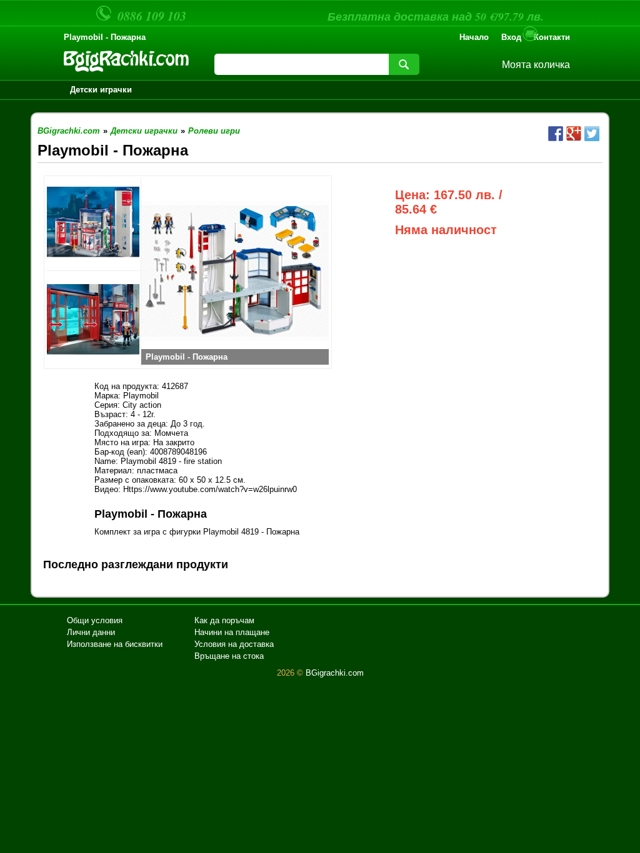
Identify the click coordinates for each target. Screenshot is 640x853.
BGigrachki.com (335, 673)
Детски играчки (101, 89)
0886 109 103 (152, 15)
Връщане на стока (229, 656)
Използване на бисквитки (114, 644)
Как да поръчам (224, 620)
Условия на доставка (234, 644)
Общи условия (94, 620)
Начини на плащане (231, 632)
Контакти (552, 37)
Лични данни (91, 632)
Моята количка (536, 64)
